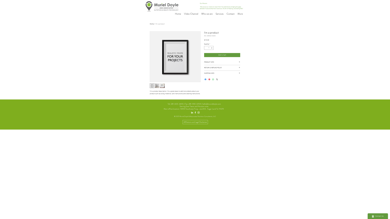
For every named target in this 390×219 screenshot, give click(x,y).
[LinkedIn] (192, 112)
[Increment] (212, 48)
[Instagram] (198, 112)
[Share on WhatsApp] (213, 79)
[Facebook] (195, 112)
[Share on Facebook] (205, 79)
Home (152, 24)
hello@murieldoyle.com (211, 104)
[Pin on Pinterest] (209, 79)
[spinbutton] (209, 48)
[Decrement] (205, 48)
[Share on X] (217, 79)
